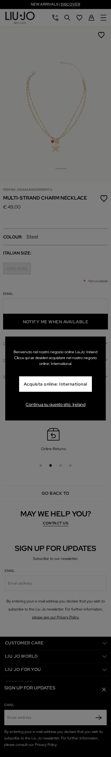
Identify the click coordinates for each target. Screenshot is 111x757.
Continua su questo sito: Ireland (55, 404)
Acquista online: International (55, 384)
